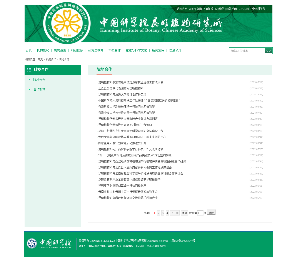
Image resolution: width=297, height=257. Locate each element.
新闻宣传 (158, 50)
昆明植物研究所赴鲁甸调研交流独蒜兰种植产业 (128, 197)
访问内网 (182, 8)
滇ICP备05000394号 (183, 240)
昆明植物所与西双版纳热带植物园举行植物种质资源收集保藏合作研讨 (142, 161)
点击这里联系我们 (157, 246)
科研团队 (77, 50)
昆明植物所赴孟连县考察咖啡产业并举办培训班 (128, 118)
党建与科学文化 (136, 50)
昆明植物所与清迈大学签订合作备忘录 (122, 94)
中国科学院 (258, 8)
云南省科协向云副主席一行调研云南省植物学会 (128, 191)
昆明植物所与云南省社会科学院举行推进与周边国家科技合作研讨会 (140, 173)
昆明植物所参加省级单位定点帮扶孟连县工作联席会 (130, 82)
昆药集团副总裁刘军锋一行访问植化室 (122, 185)
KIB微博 (208, 8)
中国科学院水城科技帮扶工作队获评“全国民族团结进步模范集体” (139, 100)
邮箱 (199, 8)
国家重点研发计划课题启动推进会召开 (122, 143)
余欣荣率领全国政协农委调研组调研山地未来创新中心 (132, 137)
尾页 (184, 213)
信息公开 (175, 50)
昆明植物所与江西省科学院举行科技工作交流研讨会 (130, 149)
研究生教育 (95, 50)
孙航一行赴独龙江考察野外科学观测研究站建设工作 (130, 131)
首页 (29, 50)
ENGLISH (244, 8)
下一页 (175, 213)
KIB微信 (219, 8)
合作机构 (39, 89)
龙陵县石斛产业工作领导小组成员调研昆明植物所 (129, 179)
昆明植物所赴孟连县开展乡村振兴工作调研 (125, 124)
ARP (192, 8)
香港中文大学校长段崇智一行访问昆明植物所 (126, 112)
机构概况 (43, 50)
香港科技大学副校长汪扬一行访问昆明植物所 (126, 106)
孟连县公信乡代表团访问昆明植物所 (120, 88)
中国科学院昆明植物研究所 (131, 240)
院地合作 (64, 59)
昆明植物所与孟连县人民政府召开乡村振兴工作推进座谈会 (135, 167)
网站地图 (231, 8)
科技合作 (114, 50)
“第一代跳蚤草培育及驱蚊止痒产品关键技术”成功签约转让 (135, 155)
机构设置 (60, 50)
